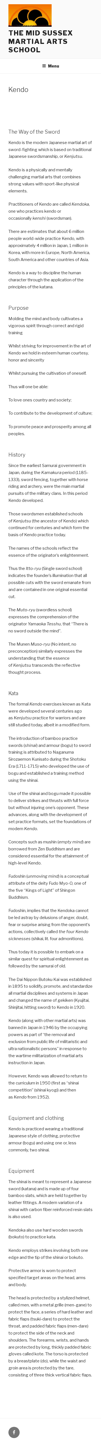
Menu (53, 66)
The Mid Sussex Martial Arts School (40, 41)
